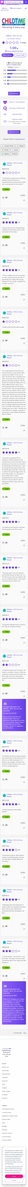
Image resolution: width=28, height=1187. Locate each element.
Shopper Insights (6, 1119)
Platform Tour (5, 1067)
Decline (14, 1180)
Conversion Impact (6, 1112)
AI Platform (5, 1094)
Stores (2, 4)
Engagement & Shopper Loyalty (9, 1115)
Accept (14, 1176)
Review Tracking (6, 1091)
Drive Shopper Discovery (8, 1109)
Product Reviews (6, 1074)
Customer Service (6, 1136)
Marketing (4, 1129)
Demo (3, 1122)
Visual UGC (5, 1081)
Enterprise (4, 1098)
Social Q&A (5, 1077)
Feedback (4, 1087)
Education (18, 38)
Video (3, 1084)
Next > (24, 1033)
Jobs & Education (11, 38)
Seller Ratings (5, 1070)
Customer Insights (6, 1140)
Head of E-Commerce (7, 1133)
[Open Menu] (26, 2)
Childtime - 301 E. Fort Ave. (14, 36)
